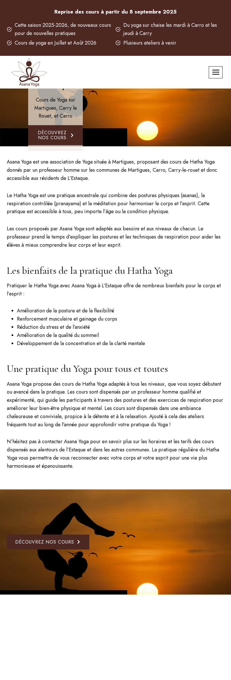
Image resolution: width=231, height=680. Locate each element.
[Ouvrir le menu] (216, 72)
